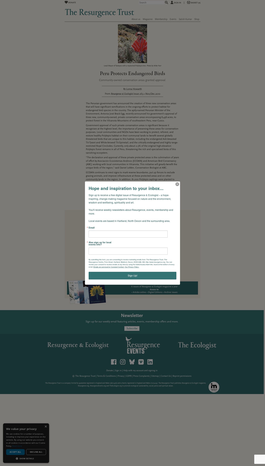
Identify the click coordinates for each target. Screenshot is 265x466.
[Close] (177, 184)
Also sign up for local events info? (100, 243)
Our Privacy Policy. (132, 267)
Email (92, 227)
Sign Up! (132, 275)
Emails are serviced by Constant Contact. (108, 267)
